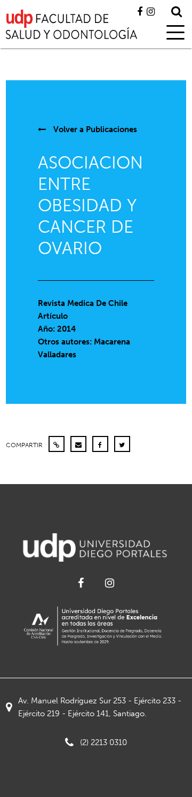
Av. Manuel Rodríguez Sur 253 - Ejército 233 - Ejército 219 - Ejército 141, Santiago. (99, 707)
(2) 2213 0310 (103, 742)
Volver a (94, 129)
